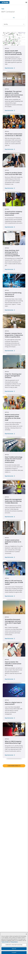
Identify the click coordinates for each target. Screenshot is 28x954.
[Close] (26, 934)
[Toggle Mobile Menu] (26, 2)
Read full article (9, 68)
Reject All (14, 948)
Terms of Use (4, 942)
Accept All (14, 952)
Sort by (6, 24)
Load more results (14, 765)
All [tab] (14, 17)
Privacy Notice (14, 942)
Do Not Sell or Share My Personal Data (14, 944)
